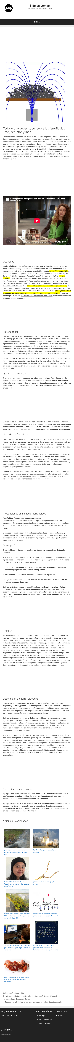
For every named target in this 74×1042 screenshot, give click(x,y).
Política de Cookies (44, 1023)
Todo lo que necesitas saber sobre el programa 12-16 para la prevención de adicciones (17, 948)
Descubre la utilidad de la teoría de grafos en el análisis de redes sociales (46, 915)
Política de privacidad (45, 1019)
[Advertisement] (37, 46)
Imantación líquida (42, 996)
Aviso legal (41, 1016)
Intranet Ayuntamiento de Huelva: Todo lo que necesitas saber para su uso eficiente (16, 884)
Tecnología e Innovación (14, 993)
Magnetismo (55, 996)
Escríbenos (59, 1015)
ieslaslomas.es (6, 1034)
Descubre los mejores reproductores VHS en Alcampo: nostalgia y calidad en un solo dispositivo (17, 916)
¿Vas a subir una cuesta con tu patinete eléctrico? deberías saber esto (16, 852)
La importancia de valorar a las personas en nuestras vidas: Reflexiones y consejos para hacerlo (45, 948)
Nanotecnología (9, 999)
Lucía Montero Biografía (9, 1015)
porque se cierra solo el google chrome (44, 883)
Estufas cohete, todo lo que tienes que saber (44, 851)
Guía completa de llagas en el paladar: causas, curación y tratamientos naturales (17, 979)
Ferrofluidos (29, 996)
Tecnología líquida (23, 999)
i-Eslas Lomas (40, 5)
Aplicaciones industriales (14, 996)
